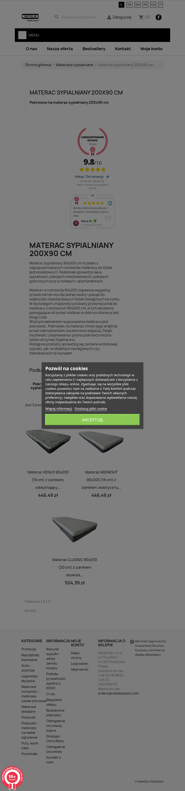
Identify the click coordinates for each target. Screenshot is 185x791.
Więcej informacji (58, 408)
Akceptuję (92, 419)
